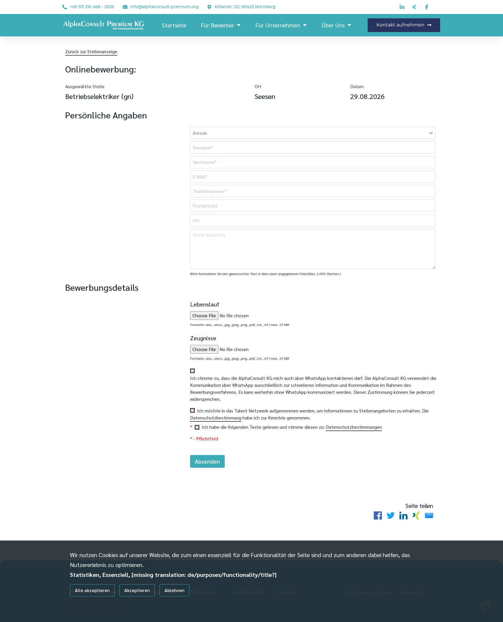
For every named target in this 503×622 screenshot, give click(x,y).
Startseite (174, 25)
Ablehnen (174, 590)
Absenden (207, 461)
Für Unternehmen (277, 25)
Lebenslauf (204, 304)
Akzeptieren (137, 590)
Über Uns (333, 25)
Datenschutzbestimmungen (354, 427)
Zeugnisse (203, 338)
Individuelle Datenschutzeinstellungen (100, 608)
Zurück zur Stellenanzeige (91, 51)
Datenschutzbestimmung (215, 417)
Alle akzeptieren (92, 590)
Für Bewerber (217, 25)
